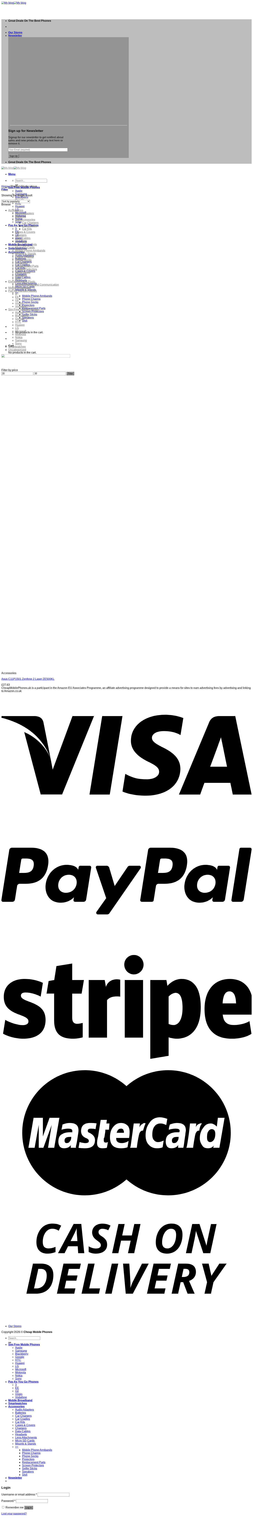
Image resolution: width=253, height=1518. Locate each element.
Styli (24, 320)
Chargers (21, 235)
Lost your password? (14, 1513)
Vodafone (21, 306)
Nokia (18, 337)
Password (8, 1500)
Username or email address (19, 1494)
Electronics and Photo (21, 281)
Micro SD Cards (25, 247)
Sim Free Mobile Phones (23, 309)
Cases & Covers (25, 232)
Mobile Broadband (19, 287)
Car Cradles (29, 225)
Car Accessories (25, 219)
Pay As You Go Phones (22, 290)
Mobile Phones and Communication (37, 284)
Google (19, 318)
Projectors (28, 305)
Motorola (20, 334)
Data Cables (22, 277)
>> (16, 292)
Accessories (15, 210)
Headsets (21, 241)
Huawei (20, 206)
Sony (18, 221)
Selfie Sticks (29, 314)
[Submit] (9, 1342)
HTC (18, 203)
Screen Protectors (33, 311)
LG (17, 328)
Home (5, 186)
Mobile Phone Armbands (37, 295)
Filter (70, 373)
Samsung (21, 340)
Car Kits (27, 228)
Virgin (18, 303)
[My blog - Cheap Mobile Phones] (13, 2)
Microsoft (20, 331)
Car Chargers (30, 222)
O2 (17, 300)
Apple (18, 190)
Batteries (20, 216)
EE (17, 297)
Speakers (28, 317)
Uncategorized (17, 349)
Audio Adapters (24, 213)
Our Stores (15, 32)
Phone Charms (31, 299)
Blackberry (21, 197)
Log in (29, 1507)
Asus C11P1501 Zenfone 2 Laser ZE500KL (27, 678)
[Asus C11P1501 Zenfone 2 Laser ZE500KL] (43, 667)
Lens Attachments (26, 244)
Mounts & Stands (25, 253)
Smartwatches (17, 346)
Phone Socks (30, 302)
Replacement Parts (27, 266)
